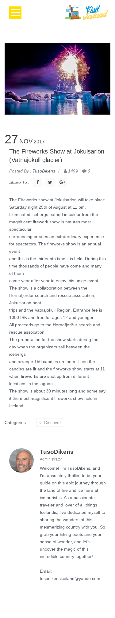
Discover (52, 422)
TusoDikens (57, 452)
